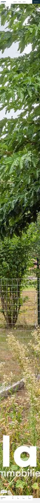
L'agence (24, 1)
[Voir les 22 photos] (20, 249)
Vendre (20, 1)
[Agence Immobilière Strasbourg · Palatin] (3, 2)
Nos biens (15, 1)
